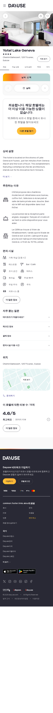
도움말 (31, 513)
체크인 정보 (8, 326)
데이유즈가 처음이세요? (13, 317)
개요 (4, 67)
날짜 (28, 88)
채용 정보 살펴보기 (10, 523)
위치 (48, 67)
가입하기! (9, 481)
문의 (30, 508)
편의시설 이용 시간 (11, 345)
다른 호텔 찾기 (26, 130)
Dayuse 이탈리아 (9, 551)
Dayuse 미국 (7, 546)
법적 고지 (6, 598)
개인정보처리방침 (21, 598)
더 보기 (6, 176)
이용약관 (36, 598)
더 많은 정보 (11, 299)
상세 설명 (28, 67)
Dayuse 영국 (7, 541)
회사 (4, 508)
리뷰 (4, 513)
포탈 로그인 (25, 481)
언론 (4, 518)
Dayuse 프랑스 (8, 536)
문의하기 (11, 395)
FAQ (39, 67)
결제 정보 (7, 335)
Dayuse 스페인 (8, 556)
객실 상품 (15, 67)
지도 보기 (43, 59)
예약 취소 (32, 518)
